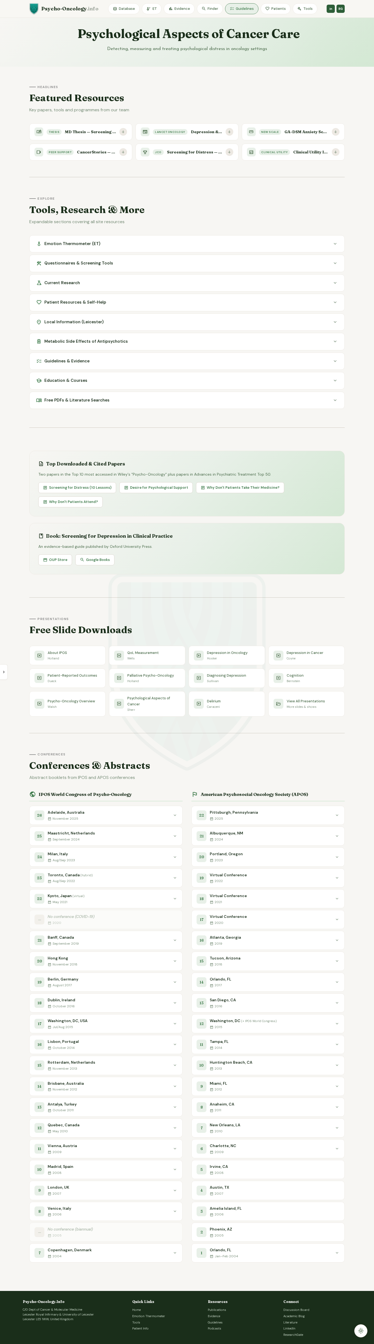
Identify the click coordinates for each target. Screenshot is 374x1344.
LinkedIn (289, 1328)
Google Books (95, 560)
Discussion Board (296, 1310)
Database (124, 8)
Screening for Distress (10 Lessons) (77, 487)
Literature (290, 1322)
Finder (210, 8)
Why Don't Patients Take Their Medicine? (240, 487)
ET (151, 8)
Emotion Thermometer (148, 1316)
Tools (305, 8)
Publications (217, 1310)
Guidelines (242, 8)
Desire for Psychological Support (156, 487)
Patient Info (140, 1328)
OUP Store (55, 560)
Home (136, 1310)
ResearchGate (293, 1335)
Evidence (179, 8)
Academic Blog (294, 1316)
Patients (275, 8)
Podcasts (214, 1328)
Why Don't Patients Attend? (70, 502)
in (330, 9)
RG (340, 9)
